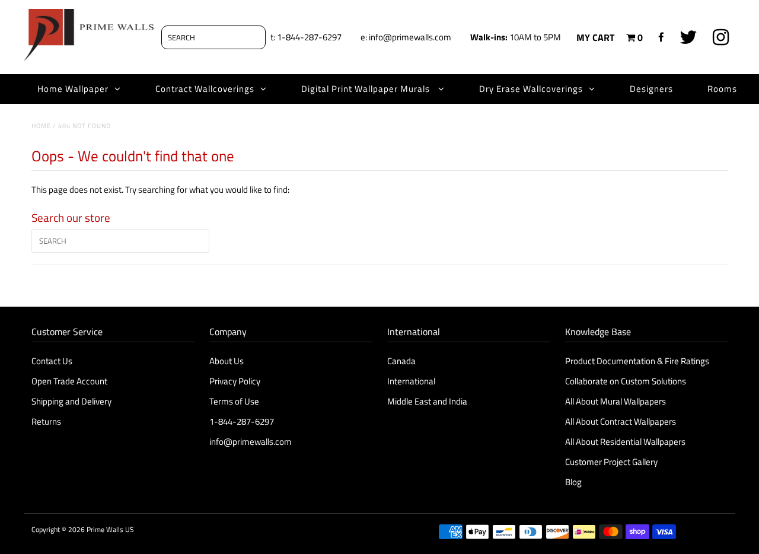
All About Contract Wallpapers (620, 421)
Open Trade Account (69, 381)
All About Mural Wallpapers (616, 401)
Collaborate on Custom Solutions (625, 381)
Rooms (722, 88)
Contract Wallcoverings (204, 88)
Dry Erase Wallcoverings (531, 88)
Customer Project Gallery (611, 462)
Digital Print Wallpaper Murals (366, 88)
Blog (573, 482)
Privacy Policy (234, 381)
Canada (401, 361)
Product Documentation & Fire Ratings (637, 361)
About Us (226, 361)
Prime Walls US (110, 529)
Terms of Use (234, 401)
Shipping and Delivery (71, 401)
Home (41, 125)
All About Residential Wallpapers (625, 441)
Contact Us (51, 361)
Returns (46, 421)
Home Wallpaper (73, 88)
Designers (651, 88)
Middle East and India (427, 401)
